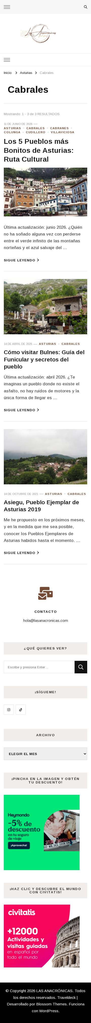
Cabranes (59, 128)
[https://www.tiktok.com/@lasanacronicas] (21, 710)
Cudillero (36, 132)
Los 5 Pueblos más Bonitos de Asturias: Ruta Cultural (39, 150)
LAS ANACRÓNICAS (54, 991)
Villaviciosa (62, 132)
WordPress (48, 1011)
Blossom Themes (51, 1004)
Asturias (12, 128)
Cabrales (35, 128)
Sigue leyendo (19, 260)
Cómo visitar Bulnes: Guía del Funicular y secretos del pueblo (44, 359)
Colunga (12, 132)
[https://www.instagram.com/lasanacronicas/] (9, 710)
